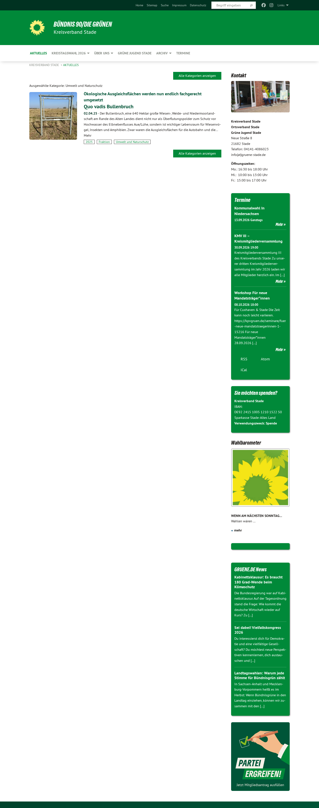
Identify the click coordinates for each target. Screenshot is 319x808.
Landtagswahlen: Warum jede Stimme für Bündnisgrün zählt (259, 675)
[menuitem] (139, 5)
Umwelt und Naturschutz (132, 142)
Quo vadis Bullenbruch (108, 106)
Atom (265, 358)
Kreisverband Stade (44, 65)
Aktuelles (71, 65)
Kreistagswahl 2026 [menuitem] (69, 53)
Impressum (179, 5)
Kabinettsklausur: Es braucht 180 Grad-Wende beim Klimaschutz (258, 582)
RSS (244, 358)
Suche (165, 5)
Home (139, 5)
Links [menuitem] (281, 5)
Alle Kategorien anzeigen (197, 75)
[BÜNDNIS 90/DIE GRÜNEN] (37, 28)
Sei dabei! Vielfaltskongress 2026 (257, 630)
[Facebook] (263, 5)
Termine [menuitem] (183, 53)
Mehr (279, 224)
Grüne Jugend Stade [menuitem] (134, 53)
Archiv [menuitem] (162, 53)
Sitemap (152, 5)
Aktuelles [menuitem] (38, 53)
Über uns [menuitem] (101, 53)
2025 (89, 142)
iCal (244, 369)
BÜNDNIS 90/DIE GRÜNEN (83, 24)
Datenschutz (198, 5)
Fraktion (104, 142)
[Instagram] (271, 5)
